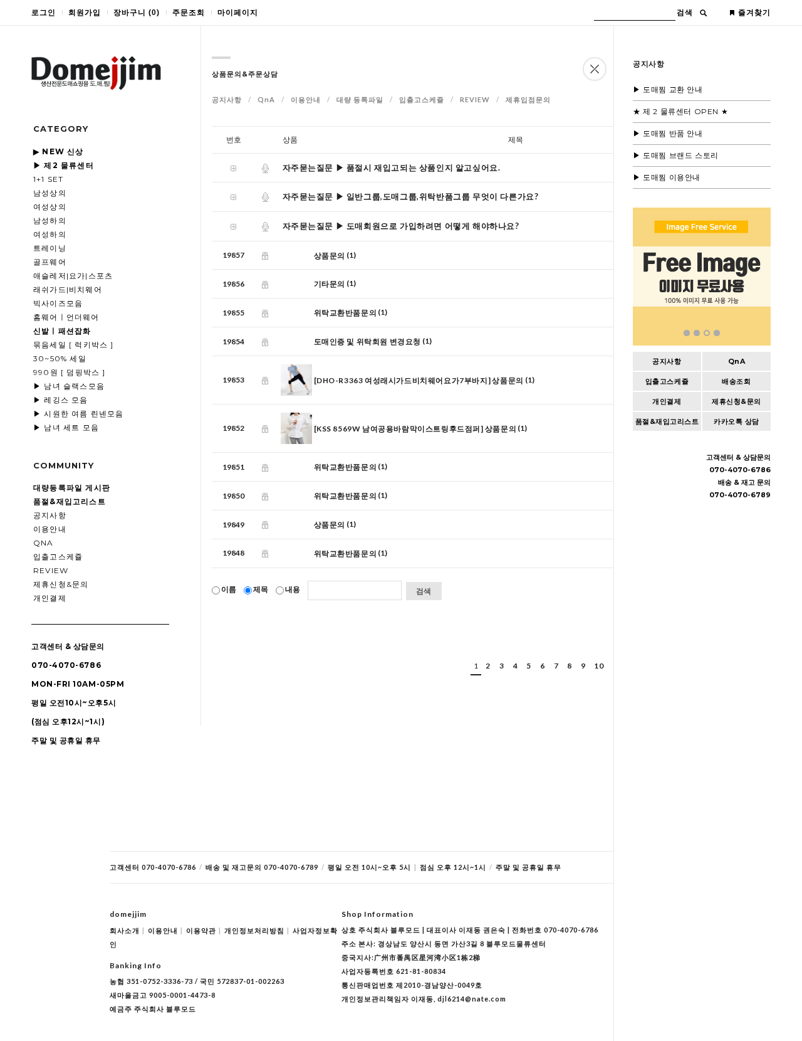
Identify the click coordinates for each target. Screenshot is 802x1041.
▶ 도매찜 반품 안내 (668, 133)
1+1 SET (48, 179)
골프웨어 (49, 262)
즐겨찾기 (754, 12)
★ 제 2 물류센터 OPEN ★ (680, 111)
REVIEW (50, 570)
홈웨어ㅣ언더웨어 (66, 317)
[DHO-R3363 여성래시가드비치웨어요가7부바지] (402, 380)
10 (598, 665)
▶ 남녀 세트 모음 (66, 427)
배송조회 (736, 381)
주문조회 (188, 12)
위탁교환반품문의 (345, 312)
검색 (685, 12)
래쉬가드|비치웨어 (67, 289)
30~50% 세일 (59, 358)
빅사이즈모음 (58, 303)
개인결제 (49, 598)
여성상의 (49, 206)
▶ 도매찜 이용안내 (666, 177)
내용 (292, 589)
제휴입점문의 (528, 99)
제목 (260, 589)
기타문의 (329, 283)
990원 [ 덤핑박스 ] (69, 372)
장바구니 (136, 12)
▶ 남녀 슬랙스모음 (69, 386)
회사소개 (127, 930)
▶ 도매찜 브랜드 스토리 (676, 155)
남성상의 (49, 193)
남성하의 (49, 220)
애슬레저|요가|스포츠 (73, 275)
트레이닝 (49, 248)
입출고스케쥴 (58, 556)
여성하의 (49, 234)
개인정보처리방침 (256, 930)
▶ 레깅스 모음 (60, 399)
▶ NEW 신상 (58, 151)
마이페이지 (237, 12)
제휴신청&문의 (60, 584)
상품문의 (329, 255)
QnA (43, 542)
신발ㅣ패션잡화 (62, 331)
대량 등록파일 (359, 99)
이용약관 (203, 930)
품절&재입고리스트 (667, 421)
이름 (228, 589)
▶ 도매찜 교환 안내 (668, 89)
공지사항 (49, 515)
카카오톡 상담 (736, 421)
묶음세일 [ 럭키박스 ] (73, 344)
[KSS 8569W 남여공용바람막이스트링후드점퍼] (399, 428)
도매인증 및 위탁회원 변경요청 (368, 341)
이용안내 (49, 529)
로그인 (43, 12)
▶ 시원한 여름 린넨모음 (78, 413)
